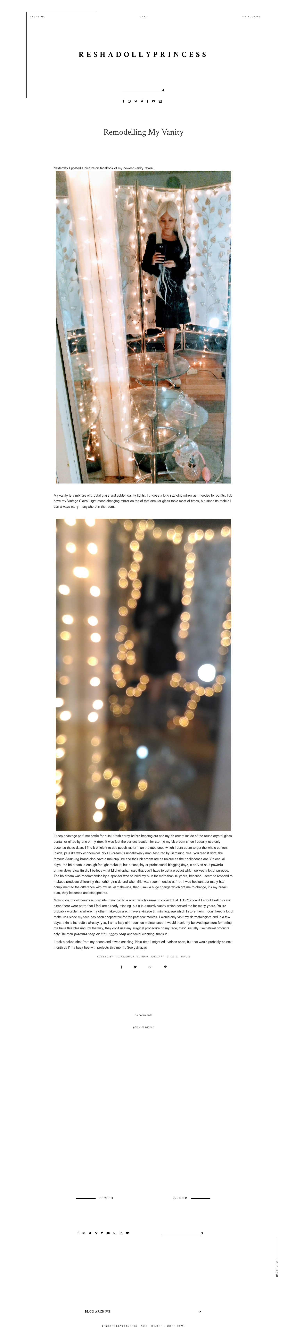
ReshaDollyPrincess (144, 54)
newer (106, 1198)
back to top (277, 1268)
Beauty (185, 956)
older (181, 1198)
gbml (181, 1326)
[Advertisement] (143, 1163)
